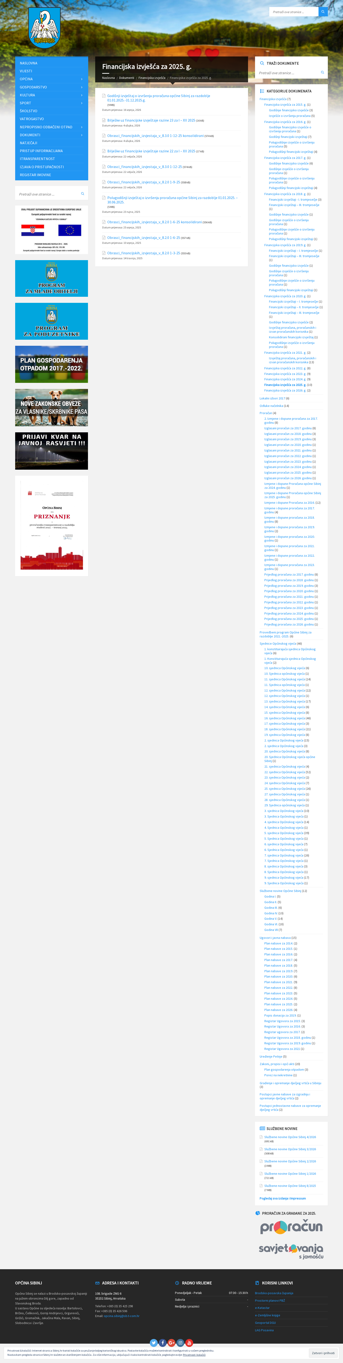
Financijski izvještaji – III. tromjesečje (294, 205)
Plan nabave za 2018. (278, 965)
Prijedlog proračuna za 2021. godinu (289, 596)
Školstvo (28, 110)
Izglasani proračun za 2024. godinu (288, 467)
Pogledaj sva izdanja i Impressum (283, 1198)
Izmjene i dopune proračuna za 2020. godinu (289, 539)
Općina (26, 79)
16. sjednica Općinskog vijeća (284, 718)
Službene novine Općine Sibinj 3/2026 (290, 1149)
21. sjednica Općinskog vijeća (284, 766)
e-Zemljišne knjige (267, 1315)
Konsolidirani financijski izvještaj (291, 337)
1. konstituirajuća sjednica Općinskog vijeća (290, 651)
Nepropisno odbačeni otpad (46, 127)
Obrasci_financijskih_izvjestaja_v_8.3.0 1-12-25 (144, 166)
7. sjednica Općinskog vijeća (283, 855)
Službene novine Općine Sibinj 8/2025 (290, 1186)
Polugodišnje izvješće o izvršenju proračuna (292, 144)
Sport (25, 103)
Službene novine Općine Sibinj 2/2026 (290, 1161)
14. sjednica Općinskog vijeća (284, 707)
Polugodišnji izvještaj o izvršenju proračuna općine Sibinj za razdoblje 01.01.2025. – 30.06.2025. (172, 200)
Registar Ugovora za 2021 (282, 1049)
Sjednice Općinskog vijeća (278, 643)
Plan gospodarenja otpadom (284, 1069)
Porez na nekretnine (278, 1075)
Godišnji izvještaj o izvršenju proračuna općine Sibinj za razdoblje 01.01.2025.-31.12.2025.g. (158, 98)
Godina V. (270, 918)
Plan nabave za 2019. (278, 971)
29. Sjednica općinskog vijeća (284, 805)
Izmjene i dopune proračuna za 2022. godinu (289, 557)
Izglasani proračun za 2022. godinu (288, 456)
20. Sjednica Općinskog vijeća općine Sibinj (289, 759)
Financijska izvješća (152, 78)
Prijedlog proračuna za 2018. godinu (289, 580)
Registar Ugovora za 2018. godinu (287, 1037)
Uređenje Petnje (271, 1056)
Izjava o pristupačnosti (42, 166)
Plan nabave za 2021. (278, 982)
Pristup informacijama (41, 150)
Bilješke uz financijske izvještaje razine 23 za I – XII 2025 (151, 120)
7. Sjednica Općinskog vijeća (284, 861)
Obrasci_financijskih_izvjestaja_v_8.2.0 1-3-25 (143, 253)
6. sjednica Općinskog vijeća (283, 844)
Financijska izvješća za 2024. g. (285, 379)
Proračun (266, 413)
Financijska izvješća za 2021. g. (285, 352)
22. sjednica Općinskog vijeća (284, 772)
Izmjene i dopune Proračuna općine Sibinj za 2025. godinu (292, 495)
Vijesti (26, 71)
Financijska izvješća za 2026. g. (285, 390)
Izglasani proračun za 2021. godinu (288, 450)
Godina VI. (271, 924)
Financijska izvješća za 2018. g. (285, 194)
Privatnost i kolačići (194, 1354)
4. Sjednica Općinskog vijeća (284, 827)
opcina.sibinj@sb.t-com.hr (122, 1316)
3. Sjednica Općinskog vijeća (284, 816)
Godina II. (270, 902)
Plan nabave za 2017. (278, 960)
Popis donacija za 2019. (280, 1015)
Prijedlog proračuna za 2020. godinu (289, 591)
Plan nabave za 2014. (278, 943)
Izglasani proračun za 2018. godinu (288, 434)
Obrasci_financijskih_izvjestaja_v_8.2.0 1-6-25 (143, 237)
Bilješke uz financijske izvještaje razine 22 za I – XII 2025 (151, 151)
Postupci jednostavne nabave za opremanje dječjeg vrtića (290, 1108)
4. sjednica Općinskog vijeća (283, 822)
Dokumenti (126, 78)
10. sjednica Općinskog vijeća (284, 668)
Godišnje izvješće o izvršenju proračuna (289, 171)
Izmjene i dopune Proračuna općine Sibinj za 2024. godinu (292, 486)
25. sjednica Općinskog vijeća (284, 788)
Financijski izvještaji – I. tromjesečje (293, 250)
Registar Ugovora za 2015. (282, 1021)
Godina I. (270, 896)
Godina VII (271, 930)
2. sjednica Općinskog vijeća (283, 740)
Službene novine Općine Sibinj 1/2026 (290, 1173)
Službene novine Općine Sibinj (280, 891)
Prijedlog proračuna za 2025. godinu (289, 619)
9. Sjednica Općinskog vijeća (284, 883)
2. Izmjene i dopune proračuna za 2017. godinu (291, 420)
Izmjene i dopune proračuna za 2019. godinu (289, 529)
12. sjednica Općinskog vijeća (284, 690)
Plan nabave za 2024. (278, 998)
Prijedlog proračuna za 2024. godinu (289, 613)
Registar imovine (35, 174)
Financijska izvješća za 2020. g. (285, 296)
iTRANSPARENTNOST (37, 158)
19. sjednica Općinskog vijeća (284, 735)
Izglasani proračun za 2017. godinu (288, 428)
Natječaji (28, 142)
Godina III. (271, 907)
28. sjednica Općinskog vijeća (284, 800)
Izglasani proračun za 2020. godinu (288, 445)
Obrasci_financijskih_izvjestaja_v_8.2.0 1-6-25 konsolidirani (154, 222)
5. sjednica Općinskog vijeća (283, 833)
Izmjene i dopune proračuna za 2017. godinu (289, 510)
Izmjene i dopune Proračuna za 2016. (289, 502)
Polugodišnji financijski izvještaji (291, 152)
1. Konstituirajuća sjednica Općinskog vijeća (290, 661)
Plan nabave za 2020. (278, 976)
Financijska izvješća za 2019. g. (285, 245)
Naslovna (108, 78)
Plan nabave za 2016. (278, 954)
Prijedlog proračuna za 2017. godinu (289, 574)
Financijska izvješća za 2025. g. (285, 385)
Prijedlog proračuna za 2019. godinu (289, 586)
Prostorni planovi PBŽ (270, 1300)
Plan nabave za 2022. (278, 988)
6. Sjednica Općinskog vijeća (284, 850)
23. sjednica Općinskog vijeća (284, 777)
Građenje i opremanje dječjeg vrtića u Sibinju (290, 1083)
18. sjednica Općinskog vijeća (284, 729)
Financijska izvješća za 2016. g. (285, 122)
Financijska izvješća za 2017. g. (285, 158)
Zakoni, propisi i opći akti (277, 1064)
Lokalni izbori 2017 (272, 398)
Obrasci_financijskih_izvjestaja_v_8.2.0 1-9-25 (143, 182)
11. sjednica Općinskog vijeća (284, 679)
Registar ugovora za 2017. (282, 1032)
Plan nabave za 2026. (278, 1010)
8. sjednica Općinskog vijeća (283, 866)
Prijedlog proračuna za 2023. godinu (289, 608)
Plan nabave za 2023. (278, 993)
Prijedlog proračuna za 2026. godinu (289, 624)
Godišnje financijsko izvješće (289, 110)
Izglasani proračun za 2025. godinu (288, 472)
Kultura (27, 95)
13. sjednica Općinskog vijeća (284, 701)
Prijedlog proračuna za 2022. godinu (289, 602)
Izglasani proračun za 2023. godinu (288, 461)
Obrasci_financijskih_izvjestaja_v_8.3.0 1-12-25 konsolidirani (155, 135)
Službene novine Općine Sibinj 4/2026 (290, 1137)
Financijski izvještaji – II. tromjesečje (294, 307)
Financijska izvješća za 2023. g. (285, 374)
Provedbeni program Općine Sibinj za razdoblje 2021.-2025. (286, 634)
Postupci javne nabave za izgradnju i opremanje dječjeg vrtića (285, 1096)
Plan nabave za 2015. (278, 949)
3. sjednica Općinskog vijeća (283, 811)
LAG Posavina (264, 1330)
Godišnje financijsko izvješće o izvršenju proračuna (290, 129)
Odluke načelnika (271, 406)
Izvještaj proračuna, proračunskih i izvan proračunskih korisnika (292, 329)
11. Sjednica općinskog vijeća (284, 685)
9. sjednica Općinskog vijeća (283, 877)
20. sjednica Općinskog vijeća (284, 751)
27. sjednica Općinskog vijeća (284, 794)
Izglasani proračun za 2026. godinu (288, 478)
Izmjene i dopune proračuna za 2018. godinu (289, 519)
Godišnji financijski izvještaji (288, 137)
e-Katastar (262, 1308)
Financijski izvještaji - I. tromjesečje (293, 199)
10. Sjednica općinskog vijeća (284, 673)
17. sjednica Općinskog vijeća (284, 723)
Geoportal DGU (265, 1323)
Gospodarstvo (33, 87)
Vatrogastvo (32, 118)
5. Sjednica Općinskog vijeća (284, 838)
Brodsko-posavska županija (274, 1293)
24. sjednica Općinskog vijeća (284, 783)
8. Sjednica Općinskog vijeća (284, 872)
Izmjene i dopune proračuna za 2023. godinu (289, 567)
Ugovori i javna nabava (275, 938)
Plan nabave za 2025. (278, 1004)
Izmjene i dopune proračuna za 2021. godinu (289, 548)
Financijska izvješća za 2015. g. (285, 104)
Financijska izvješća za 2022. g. (285, 368)
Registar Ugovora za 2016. (282, 1026)
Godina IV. (271, 913)
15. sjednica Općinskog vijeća (284, 712)
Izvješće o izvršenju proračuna (290, 116)
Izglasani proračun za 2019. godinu (288, 439)
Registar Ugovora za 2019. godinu (287, 1043)
